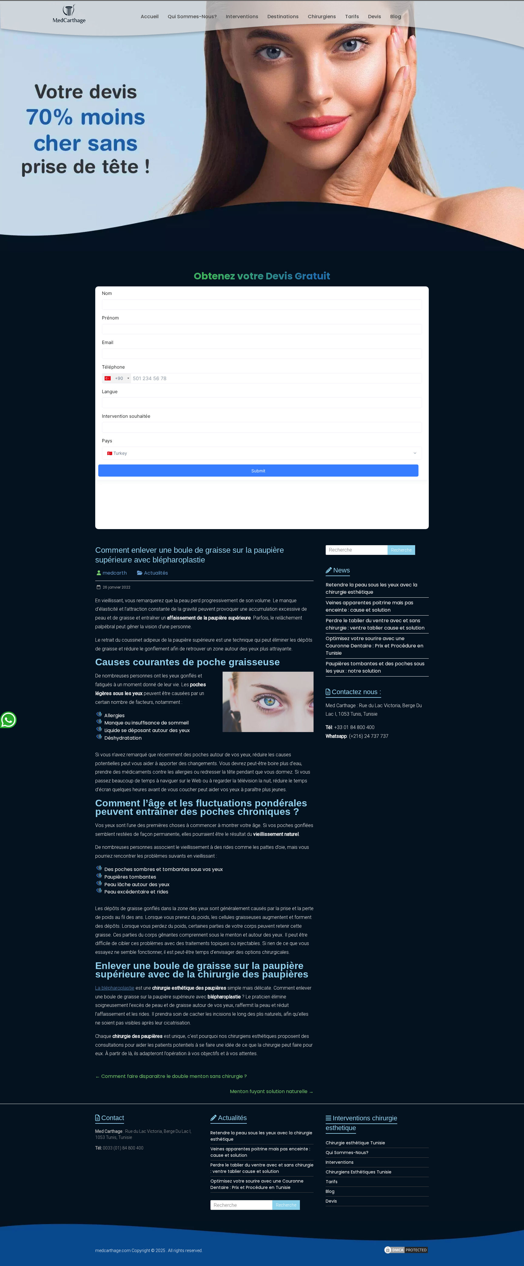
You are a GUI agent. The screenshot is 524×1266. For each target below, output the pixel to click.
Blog (395, 17)
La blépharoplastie (114, 988)
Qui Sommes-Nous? (192, 17)
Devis (374, 17)
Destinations (283, 17)
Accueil (150, 17)
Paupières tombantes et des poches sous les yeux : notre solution (375, 667)
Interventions (242, 17)
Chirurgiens (322, 17)
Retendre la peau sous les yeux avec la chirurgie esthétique (371, 588)
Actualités (156, 572)
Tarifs (352, 17)
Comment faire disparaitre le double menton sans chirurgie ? (171, 1076)
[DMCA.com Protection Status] (406, 1252)
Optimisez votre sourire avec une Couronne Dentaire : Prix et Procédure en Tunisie (374, 646)
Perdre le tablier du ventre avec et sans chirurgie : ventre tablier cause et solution (375, 624)
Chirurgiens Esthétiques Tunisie (358, 1172)
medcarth (114, 572)
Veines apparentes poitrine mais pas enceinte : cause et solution (369, 606)
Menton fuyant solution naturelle (272, 1091)
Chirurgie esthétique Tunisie (355, 1143)
